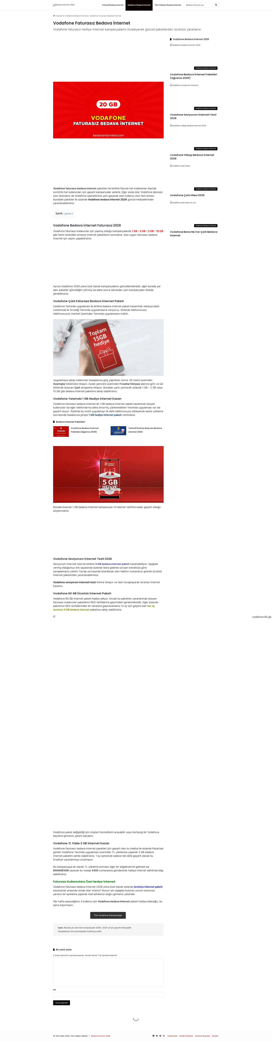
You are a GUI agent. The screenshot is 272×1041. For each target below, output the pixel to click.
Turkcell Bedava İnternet (113, 5)
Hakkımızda (172, 1036)
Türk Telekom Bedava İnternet (168, 5)
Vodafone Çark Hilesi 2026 (187, 195)
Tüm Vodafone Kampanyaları (108, 915)
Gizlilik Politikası (186, 1036)
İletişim (215, 1036)
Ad (54, 990)
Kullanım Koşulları (202, 1036)
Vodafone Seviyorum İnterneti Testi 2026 (193, 116)
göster (68, 213)
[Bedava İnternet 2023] (64, 5)
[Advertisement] (108, 57)
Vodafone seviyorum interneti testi (74, 582)
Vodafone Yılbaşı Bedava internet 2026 (192, 156)
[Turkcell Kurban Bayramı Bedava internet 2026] (118, 430)
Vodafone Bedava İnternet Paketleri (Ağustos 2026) (193, 76)
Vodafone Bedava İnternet (139, 5)
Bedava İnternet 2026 (100, 1036)
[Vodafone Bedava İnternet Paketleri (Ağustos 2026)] (61, 431)
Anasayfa (59, 16)
